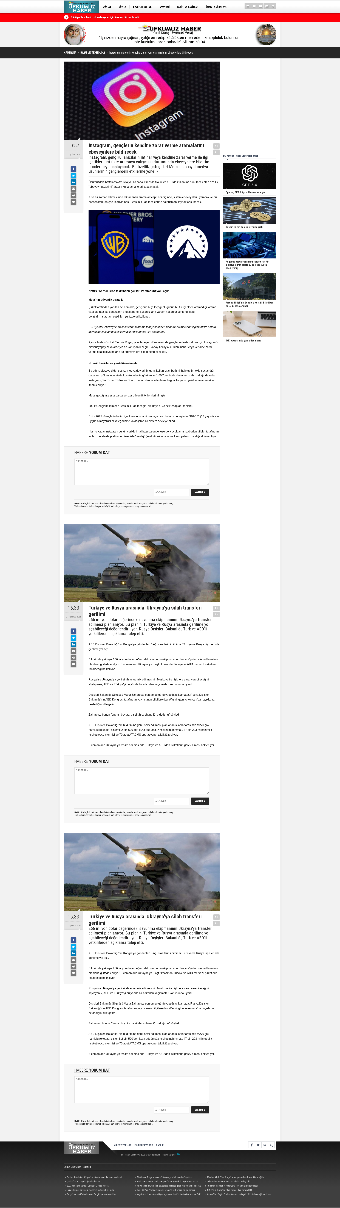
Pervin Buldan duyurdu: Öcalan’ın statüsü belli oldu (90, 1190)
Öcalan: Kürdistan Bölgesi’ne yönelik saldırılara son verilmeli (94, 1177)
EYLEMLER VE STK (143, 1145)
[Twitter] (73, 175)
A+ (216, 146)
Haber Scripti (169, 1154)
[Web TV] (254, 6)
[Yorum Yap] (73, 202)
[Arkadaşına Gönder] (73, 189)
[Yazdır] (73, 195)
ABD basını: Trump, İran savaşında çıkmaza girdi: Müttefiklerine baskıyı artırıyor (168, 1186)
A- (216, 152)
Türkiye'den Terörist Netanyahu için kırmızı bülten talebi (232, 1185)
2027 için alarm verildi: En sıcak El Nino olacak (88, 1185)
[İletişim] (267, 6)
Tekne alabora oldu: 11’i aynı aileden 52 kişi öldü (100, 17)
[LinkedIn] (73, 182)
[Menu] (248, 6)
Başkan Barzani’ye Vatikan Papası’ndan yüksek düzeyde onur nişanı (167, 1181)
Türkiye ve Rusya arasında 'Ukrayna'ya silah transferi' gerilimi (164, 1177)
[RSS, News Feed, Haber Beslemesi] (264, 1144)
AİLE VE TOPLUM (122, 1145)
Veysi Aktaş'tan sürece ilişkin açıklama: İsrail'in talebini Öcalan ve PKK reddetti (167, 1194)
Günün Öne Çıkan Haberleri (77, 1166)
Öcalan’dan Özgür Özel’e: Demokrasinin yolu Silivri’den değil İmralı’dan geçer (237, 1194)
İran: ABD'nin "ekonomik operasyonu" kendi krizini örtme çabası (166, 1190)
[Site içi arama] (273, 6)
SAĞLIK (159, 1145)
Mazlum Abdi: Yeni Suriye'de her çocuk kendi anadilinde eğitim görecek (234, 1177)
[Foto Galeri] (260, 6)
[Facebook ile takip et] (251, 1144)
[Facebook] (73, 169)
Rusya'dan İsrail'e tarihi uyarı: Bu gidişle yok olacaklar (91, 1194)
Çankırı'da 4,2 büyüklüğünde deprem (83, 1181)
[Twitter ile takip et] (258, 1144)
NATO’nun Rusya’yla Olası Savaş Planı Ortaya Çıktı (230, 1190)
